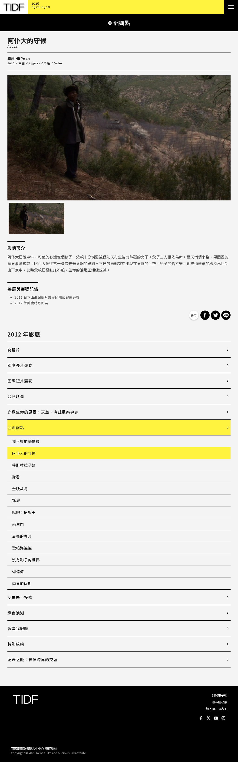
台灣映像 (15, 396)
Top (222, 736)
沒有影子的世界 (26, 560)
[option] (119, 137)
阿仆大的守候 (24, 453)
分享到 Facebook (205, 315)
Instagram (223, 718)
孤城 (16, 500)
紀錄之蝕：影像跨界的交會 (32, 659)
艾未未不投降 (20, 597)
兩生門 (18, 524)
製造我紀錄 (17, 628)
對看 (16, 477)
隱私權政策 (219, 702)
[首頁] (14, 7)
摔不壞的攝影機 (26, 441)
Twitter (208, 718)
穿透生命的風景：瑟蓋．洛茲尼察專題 (43, 412)
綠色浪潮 (15, 613)
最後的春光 (22, 536)
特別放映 (15, 644)
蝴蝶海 (18, 571)
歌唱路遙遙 (22, 548)
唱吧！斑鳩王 (24, 512)
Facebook (201, 718)
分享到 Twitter (215, 315)
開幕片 (13, 350)
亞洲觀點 (15, 427)
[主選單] (231, 7)
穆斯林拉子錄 (24, 465)
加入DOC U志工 (216, 708)
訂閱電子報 (219, 695)
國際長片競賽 (20, 365)
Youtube (216, 718)
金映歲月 (20, 488)
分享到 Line (226, 315)
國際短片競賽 (20, 381)
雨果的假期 (22, 583)
